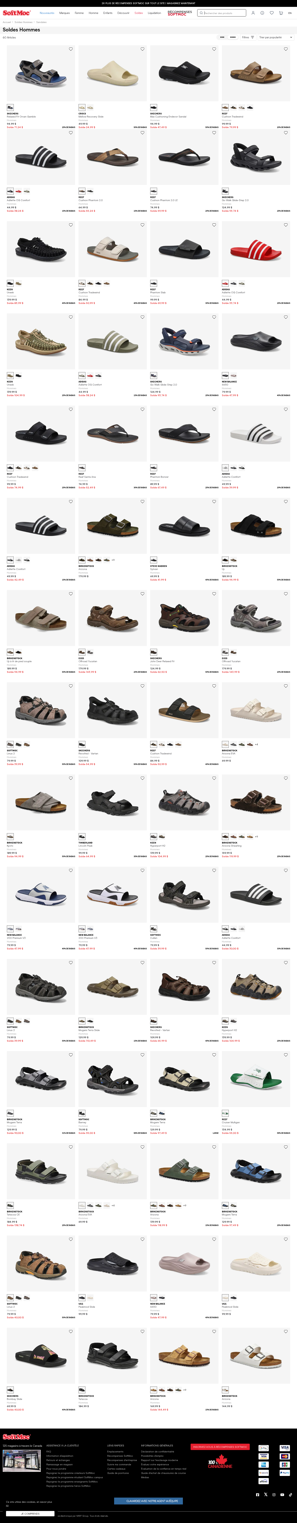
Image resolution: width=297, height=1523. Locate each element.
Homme (93, 13)
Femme (79, 13)
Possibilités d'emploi (152, 1455)
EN (290, 13)
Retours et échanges (58, 1460)
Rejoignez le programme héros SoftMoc (68, 1485)
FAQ (48, 1451)
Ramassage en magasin (59, 1464)
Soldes (139, 13)
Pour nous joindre (56, 1468)
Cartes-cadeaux (116, 1468)
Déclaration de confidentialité (157, 1451)
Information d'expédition (59, 1455)
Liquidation (154, 13)
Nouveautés (47, 13)
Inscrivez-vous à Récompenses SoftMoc (220, 1446)
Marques (64, 13)
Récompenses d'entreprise (122, 1460)
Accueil (7, 22)
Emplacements (115, 1451)
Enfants (107, 13)
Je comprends (30, 1513)
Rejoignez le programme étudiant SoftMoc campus (74, 1477)
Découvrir (123, 13)
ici (7, 1505)
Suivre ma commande (119, 1464)
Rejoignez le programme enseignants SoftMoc (72, 1481)
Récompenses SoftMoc (120, 1455)
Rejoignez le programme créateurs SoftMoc (70, 1472)
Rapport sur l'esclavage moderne (159, 1460)
